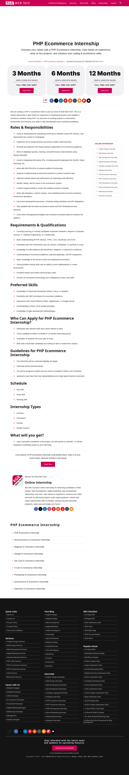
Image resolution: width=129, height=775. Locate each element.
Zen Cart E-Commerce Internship (29, 561)
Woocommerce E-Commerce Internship (32, 540)
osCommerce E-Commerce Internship (31, 582)
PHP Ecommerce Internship (66, 43)
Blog (93, 3)
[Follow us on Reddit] (70, 101)
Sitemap (74, 756)
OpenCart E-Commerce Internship (29, 589)
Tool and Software (52, 650)
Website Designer (13, 688)
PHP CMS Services (14, 661)
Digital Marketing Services (16, 653)
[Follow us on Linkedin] (61, 101)
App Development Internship (56, 689)
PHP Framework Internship (55, 705)
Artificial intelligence (57, 3)
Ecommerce (50, 662)
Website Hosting (52, 642)
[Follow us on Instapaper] (89, 101)
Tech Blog (49, 611)
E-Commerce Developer (15, 700)
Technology (50, 634)
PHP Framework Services (16, 669)
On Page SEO (90, 615)
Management (11, 715)
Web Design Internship (54, 681)
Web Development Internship (56, 685)
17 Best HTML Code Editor (94, 708)
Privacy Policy (12, 622)
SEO (85, 756)
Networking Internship (53, 716)
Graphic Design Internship (55, 677)
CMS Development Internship (56, 708)
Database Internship (53, 697)
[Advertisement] (64, 20)
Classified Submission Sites (95, 681)
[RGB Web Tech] (18, 4)
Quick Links (11, 611)
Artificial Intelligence (53, 630)
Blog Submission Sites (93, 697)
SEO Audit (84, 3)
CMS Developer (12, 696)
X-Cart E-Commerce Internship (28, 568)
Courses (49, 658)
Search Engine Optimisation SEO (97, 705)
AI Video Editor (90, 649)
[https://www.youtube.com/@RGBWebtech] (63, 509)
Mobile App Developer (15, 712)
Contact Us (11, 618)
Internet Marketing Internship (56, 712)
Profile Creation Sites (92, 661)
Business (49, 666)
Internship (103, 3)
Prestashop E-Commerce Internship (30, 575)
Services (73, 3)
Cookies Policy (12, 626)
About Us (10, 615)
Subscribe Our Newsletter (64, 748)
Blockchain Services (14, 677)
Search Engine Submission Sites (96, 693)
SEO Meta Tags (90, 630)
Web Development (52, 622)
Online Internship (38, 482)
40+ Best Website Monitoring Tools (97, 716)
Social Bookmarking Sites (94, 669)
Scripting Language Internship (56, 693)
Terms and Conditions (15, 630)
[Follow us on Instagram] (49, 509)
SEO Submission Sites (93, 622)
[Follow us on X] (56, 101)
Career (113, 3)
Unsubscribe (57, 753)
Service (80, 756)
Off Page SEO (90, 618)
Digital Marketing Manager (16, 708)
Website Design (51, 618)
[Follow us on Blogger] (79, 101)
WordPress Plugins (92, 657)
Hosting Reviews (52, 646)
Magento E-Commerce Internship (29, 547)
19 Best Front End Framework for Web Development (97, 721)
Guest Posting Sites (92, 701)
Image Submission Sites (93, 665)
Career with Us (13, 685)
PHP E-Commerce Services (17, 665)
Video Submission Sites (93, 689)
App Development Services (17, 657)
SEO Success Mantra (92, 634)
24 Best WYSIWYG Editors (94, 712)
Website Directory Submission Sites (97, 673)
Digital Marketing (52, 626)
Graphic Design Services (16, 641)
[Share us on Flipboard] (84, 101)
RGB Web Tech (96, 61)
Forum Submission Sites (93, 685)
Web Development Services (17, 649)
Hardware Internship (53, 720)
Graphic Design (51, 615)
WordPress (50, 654)
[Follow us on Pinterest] (65, 101)
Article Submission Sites (93, 677)
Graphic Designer (13, 719)
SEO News (89, 638)
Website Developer (14, 692)
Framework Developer (15, 704)
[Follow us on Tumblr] (75, 101)
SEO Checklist (90, 611)
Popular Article (90, 646)
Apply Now (27, 90)
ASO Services (12, 673)
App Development (52, 638)
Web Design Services (14, 645)
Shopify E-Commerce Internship (28, 554)
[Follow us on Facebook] (52, 101)
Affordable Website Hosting (94, 653)
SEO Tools (88, 626)
